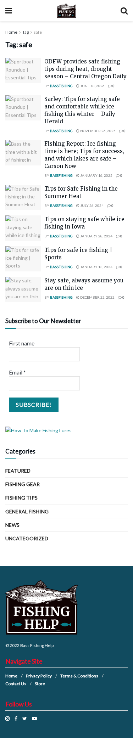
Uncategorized (26, 538)
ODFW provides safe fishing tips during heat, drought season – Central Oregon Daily (85, 69)
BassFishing (61, 86)
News (12, 525)
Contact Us (15, 683)
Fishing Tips (21, 498)
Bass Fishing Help (37, 645)
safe (38, 32)
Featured (18, 471)
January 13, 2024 (95, 267)
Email (17, 372)
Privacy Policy (39, 675)
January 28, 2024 (95, 236)
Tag (25, 32)
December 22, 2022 (97, 297)
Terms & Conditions (79, 675)
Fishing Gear (22, 484)
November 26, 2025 (97, 131)
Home (11, 32)
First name (21, 343)
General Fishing (27, 511)
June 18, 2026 (92, 86)
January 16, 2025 (95, 175)
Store (40, 683)
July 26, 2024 (91, 205)
